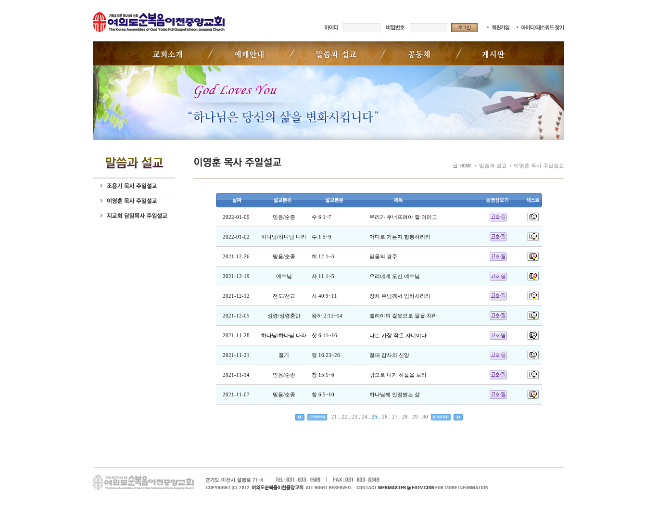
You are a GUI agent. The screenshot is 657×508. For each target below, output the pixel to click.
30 (425, 416)
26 (385, 416)
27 (395, 416)
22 (344, 416)
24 (364, 416)
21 (334, 416)
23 (354, 416)
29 (415, 416)
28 (405, 416)
